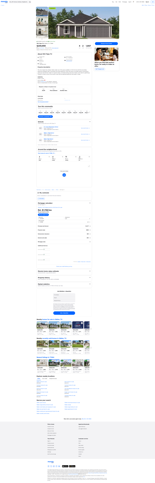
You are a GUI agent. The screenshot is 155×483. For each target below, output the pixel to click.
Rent (120, 1)
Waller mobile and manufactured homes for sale (48, 411)
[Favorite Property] (46, 323)
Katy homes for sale (69, 381)
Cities (38, 378)
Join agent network (82, 428)
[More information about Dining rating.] (75, 157)
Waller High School (48, 139)
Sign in (49, 441)
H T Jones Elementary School (51, 126)
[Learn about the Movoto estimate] (65, 60)
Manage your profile (52, 449)
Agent (129, 1)
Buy (113, 1)
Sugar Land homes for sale (71, 392)
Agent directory (81, 426)
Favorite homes (51, 445)
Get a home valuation (52, 433)
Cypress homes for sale (70, 385)
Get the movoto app (52, 454)
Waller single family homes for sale (45, 404)
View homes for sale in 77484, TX (46, 153)
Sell (116, 1)
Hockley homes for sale (42, 385)
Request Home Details (106, 43)
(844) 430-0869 (140, 1)
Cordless (79, 261)
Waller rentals (68, 404)
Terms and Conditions (71, 308)
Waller (53, 189)
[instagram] (54, 466)
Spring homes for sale (42, 388)
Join (153, 1)
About (79, 441)
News (79, 456)
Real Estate (39, 189)
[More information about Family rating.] (62, 157)
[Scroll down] (42, 39)
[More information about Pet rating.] (89, 157)
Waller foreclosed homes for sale (72, 402)
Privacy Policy (83, 261)
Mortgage (124, 1)
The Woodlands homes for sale (72, 388)
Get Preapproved (100, 69)
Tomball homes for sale (70, 395)
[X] (51, 466)
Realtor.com (43, 81)
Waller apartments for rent (71, 409)
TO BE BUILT (52, 8)
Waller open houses (41, 402)
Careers (80, 454)
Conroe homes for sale (42, 395)
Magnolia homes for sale (42, 392)
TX (42, 189)
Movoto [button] (38, 49)
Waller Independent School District (51, 129)
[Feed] (134, 1)
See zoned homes (84, 128)
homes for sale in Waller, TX (52, 319)
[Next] (117, 23)
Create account (51, 443)
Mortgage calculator (52, 435)
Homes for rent (51, 428)
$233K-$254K (69, 61)
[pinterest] (56, 466)
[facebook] (48, 466)
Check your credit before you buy (64, 266)
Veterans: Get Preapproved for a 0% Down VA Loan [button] (50, 207)
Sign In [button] (147, 1)
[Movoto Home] (4, 2)
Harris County (47, 189)
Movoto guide (81, 449)
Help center (80, 445)
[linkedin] (59, 466)
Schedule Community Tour (45, 116)
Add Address (41, 198)
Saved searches (51, 447)
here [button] (84, 476)
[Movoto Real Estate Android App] (72, 466)
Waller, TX (47, 43)
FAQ (79, 443)
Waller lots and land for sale (43, 409)
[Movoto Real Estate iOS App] (65, 466)
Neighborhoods (53, 378)
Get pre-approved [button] (43, 214)
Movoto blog (81, 447)
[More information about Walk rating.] (49, 157)
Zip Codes (44, 378)
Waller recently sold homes (43, 413)
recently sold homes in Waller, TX (54, 338)
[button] (29, 2)
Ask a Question (64, 313)
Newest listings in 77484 (45, 357)
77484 (51, 43)
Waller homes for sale (42, 381)
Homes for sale (51, 426)
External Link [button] (67, 100)
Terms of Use (88, 261)
